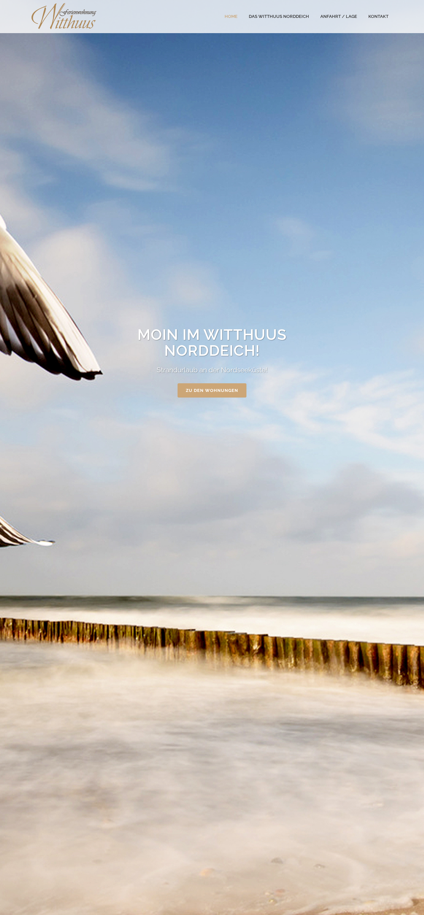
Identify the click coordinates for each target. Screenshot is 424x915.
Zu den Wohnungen (212, 390)
